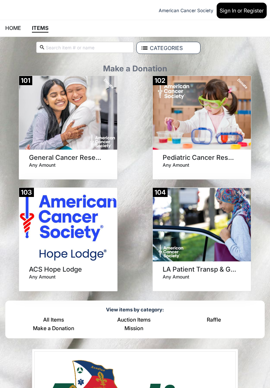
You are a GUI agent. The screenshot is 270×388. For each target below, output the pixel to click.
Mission (133, 328)
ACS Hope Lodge (55, 269)
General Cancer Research (66, 157)
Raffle (214, 320)
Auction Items (133, 320)
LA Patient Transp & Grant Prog (199, 269)
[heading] (42, 164)
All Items (53, 320)
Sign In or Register (242, 10)
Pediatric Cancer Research (199, 157)
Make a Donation (53, 328)
